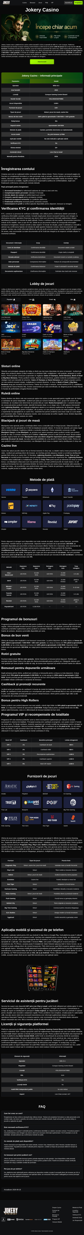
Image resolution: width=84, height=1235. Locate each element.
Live (30, 299)
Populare (10, 299)
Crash (51, 299)
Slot (71, 299)
